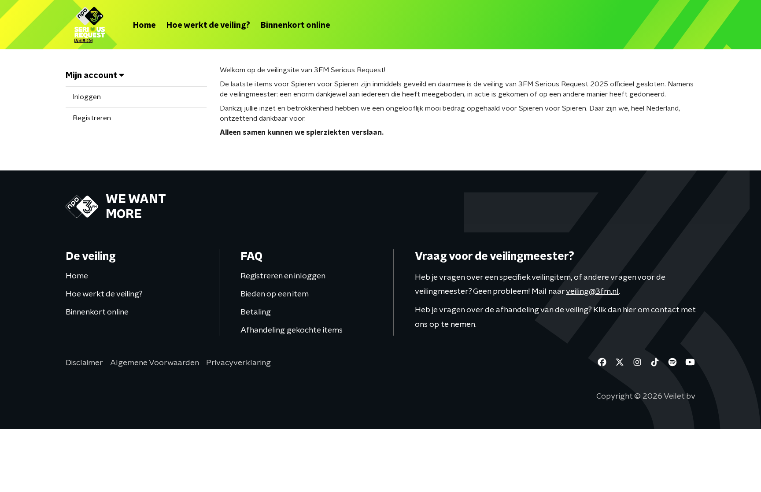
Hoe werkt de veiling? (208, 25)
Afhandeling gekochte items (291, 330)
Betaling (255, 312)
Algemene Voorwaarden (154, 362)
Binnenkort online (295, 25)
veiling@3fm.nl (592, 291)
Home (144, 25)
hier (629, 309)
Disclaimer (84, 362)
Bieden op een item (274, 294)
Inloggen (87, 96)
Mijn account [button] (92, 75)
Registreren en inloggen (282, 275)
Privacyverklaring (238, 362)
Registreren (92, 117)
